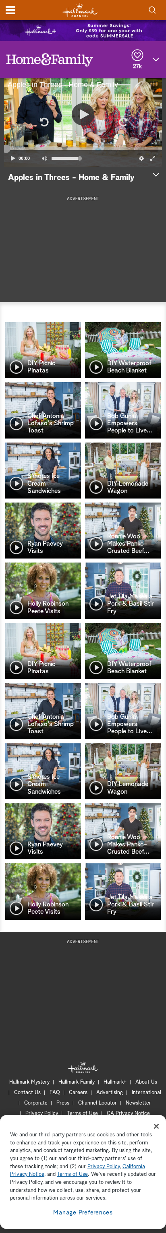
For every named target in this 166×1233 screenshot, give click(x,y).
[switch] (44, 158)
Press (62, 1103)
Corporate (36, 1103)
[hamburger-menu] (10, 10)
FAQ (55, 1092)
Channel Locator (97, 1103)
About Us (146, 1082)
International (146, 1092)
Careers (78, 1092)
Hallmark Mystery (29, 1082)
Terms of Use (82, 1113)
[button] (43, 122)
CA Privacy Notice (128, 1113)
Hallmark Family (76, 1082)
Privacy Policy (41, 1113)
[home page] (80, 10)
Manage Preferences (83, 1213)
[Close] (156, 1126)
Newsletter (138, 1103)
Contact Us (27, 1092)
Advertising (109, 1092)
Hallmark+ (115, 1082)
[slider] (83, 149)
